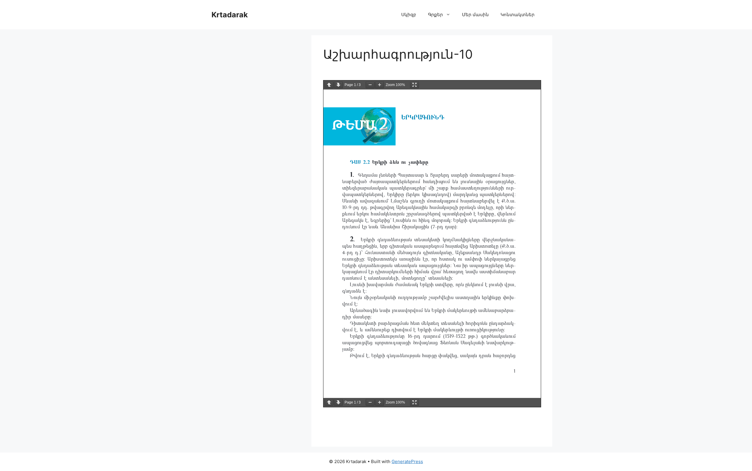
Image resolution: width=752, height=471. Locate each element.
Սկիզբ (408, 14)
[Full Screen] (414, 85)
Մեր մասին (475, 14)
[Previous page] (329, 85)
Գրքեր (435, 14)
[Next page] (338, 85)
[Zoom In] (379, 85)
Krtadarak (230, 14)
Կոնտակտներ (518, 14)
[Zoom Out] (370, 85)
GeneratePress (407, 461)
